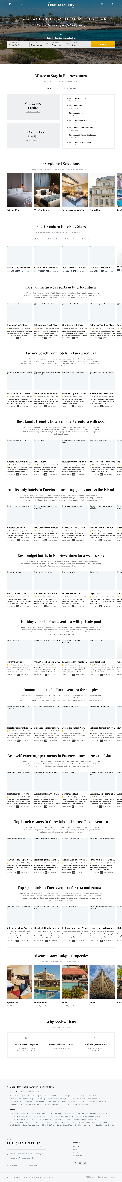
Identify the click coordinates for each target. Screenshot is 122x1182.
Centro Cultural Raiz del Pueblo (69, 1125)
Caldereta (52, 1104)
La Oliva (89, 1096)
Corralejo (48, 1096)
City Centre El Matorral (18, 1116)
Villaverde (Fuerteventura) (46, 1102)
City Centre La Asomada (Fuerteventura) (92, 1114)
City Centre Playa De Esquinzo (21, 1119)
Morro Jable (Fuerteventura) (69, 1096)
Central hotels (96, 210)
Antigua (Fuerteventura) (19, 1104)
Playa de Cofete (48, 1125)
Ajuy (81, 1102)
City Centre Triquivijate (61, 1122)
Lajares (27, 1102)
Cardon (63, 1104)
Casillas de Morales (79, 1104)
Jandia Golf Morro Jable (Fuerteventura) (24, 1125)
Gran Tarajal (14, 1102)
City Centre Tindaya (17, 1114)
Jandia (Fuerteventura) (56, 1099)
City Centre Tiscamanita (60, 1116)
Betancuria (38, 1104)
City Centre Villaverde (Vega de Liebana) (87, 1116)
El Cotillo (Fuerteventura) (19, 1099)
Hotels (92, 1002)
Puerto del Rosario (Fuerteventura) (84, 1099)
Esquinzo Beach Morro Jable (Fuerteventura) (90, 1122)
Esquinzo (39, 1099)
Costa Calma (33, 1096)
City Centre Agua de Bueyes (20, 1122)
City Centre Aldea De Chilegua (84, 1119)
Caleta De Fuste (16, 1096)
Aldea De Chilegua (96, 1102)
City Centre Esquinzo (42, 1122)
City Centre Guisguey (62, 1119)
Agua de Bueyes (68, 1102)
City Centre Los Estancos (39, 1116)
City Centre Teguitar (43, 1119)
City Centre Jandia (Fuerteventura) (61, 1114)
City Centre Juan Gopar (36, 1114)
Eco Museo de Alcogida (105, 1125)
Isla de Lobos (88, 1125)
